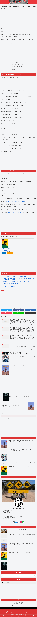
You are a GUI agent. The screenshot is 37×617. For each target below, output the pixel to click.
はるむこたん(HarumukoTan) (18, 508)
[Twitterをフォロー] (16, 522)
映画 (2, 290)
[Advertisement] (18, 18)
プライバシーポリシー (9, 612)
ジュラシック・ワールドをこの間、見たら (9, 27)
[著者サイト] (14, 522)
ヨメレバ (5, 250)
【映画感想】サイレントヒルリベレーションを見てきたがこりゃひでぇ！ (17, 281)
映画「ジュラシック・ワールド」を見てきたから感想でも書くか (15, 276)
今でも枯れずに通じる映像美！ (17, 66)
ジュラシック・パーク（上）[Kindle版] (7, 248)
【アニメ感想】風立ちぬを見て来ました (10, 283)
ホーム (7, 611)
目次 (17, 62)
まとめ (13, 67)
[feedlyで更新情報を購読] (23, 522)
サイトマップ (30, 611)
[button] (35, 575)
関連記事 (13, 69)
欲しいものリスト (18, 611)
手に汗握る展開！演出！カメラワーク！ (19, 64)
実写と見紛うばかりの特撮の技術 (14, 212)
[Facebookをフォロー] (18, 522)
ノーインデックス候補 (8, 290)
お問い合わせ (27, 612)
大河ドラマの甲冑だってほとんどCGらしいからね (15, 201)
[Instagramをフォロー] (21, 522)
